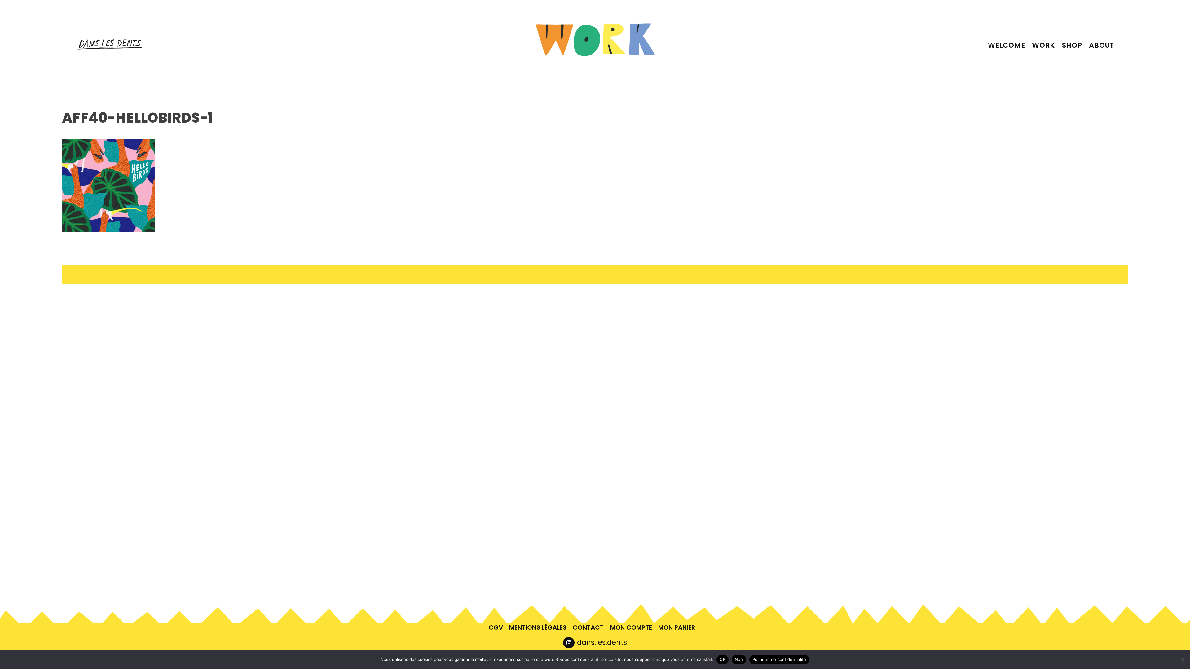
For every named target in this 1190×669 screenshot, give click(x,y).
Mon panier (676, 627)
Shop (1072, 45)
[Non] (1182, 660)
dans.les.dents (602, 642)
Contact (588, 627)
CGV (496, 627)
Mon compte (631, 627)
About (1101, 45)
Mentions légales (537, 627)
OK (722, 659)
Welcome (1006, 45)
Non (739, 659)
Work (1043, 45)
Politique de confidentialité (779, 659)
